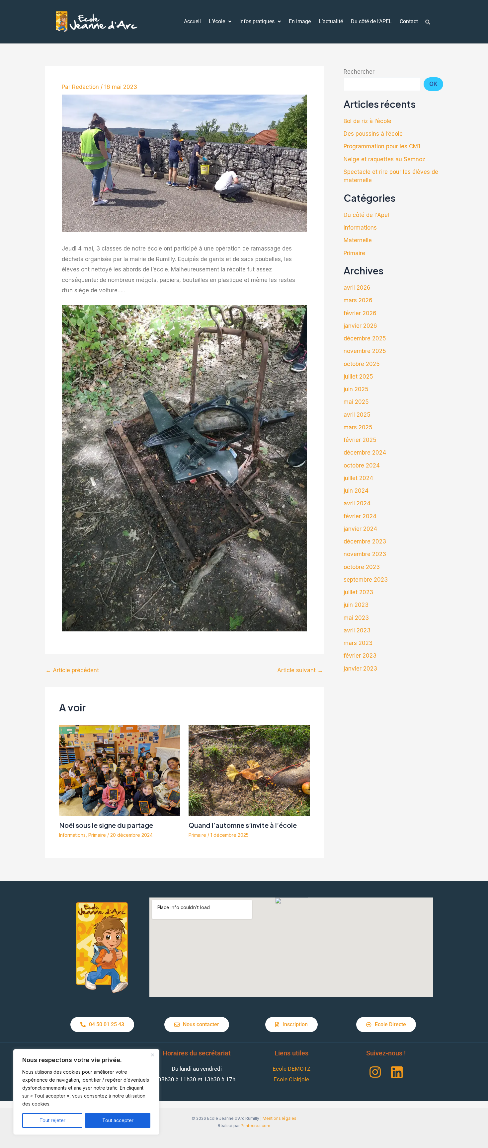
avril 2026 (357, 287)
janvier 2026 (360, 326)
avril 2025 (357, 414)
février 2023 (360, 655)
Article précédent (72, 670)
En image (300, 21)
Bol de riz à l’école (367, 121)
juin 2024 (356, 490)
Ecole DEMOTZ (291, 1068)
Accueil (192, 21)
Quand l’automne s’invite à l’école (243, 825)
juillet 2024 (358, 478)
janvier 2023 (360, 668)
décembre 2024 (365, 452)
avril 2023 (357, 630)
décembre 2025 (365, 338)
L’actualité (331, 21)
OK (433, 84)
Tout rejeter (52, 1120)
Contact (409, 21)
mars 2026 (358, 300)
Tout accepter (117, 1120)
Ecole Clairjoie (291, 1079)
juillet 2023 (358, 592)
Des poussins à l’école (373, 133)
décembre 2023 (365, 541)
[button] (220, 21)
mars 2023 (358, 643)
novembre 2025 (365, 351)
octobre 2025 (362, 364)
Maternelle (358, 240)
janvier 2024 (360, 529)
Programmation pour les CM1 (382, 146)
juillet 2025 (358, 376)
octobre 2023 (362, 567)
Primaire (97, 835)
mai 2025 (356, 401)
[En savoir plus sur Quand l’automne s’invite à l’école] (249, 770)
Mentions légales (279, 1118)
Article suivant (300, 670)
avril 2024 (357, 503)
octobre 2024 (362, 465)
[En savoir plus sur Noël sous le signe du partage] (119, 770)
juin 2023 (356, 605)
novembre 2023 (365, 554)
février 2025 (360, 440)
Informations (72, 835)
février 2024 (360, 516)
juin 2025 (356, 389)
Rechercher (359, 71)
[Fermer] (152, 1055)
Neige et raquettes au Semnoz (384, 159)
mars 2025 (358, 427)
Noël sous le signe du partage (106, 825)
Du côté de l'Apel (366, 215)
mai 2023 (356, 617)
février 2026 (360, 313)
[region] (86, 1092)
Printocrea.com (255, 1125)
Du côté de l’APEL (371, 21)
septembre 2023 (366, 579)
